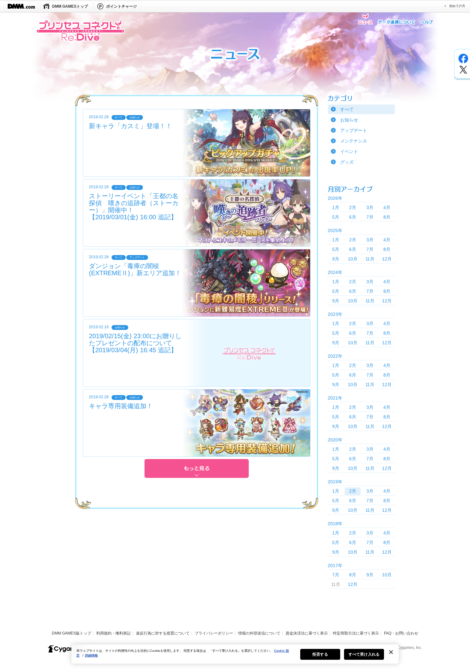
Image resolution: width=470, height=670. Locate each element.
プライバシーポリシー (214, 633)
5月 (335, 217)
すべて (347, 109)
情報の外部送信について (259, 633)
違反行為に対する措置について (163, 633)
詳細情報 (91, 655)
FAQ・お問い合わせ (401, 633)
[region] (235, 654)
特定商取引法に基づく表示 (356, 633)
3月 (369, 207)
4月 (386, 207)
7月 (369, 217)
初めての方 (457, 6)
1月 (335, 207)
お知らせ (349, 119)
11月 (369, 258)
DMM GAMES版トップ (71, 633)
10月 (352, 258)
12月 (387, 258)
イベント (349, 151)
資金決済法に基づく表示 (307, 633)
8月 (386, 217)
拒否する (320, 654)
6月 (352, 217)
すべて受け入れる (364, 654)
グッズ (347, 162)
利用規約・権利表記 (113, 633)
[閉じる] (391, 652)
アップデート (353, 130)
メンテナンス (353, 141)
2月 (352, 207)
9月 (335, 258)
